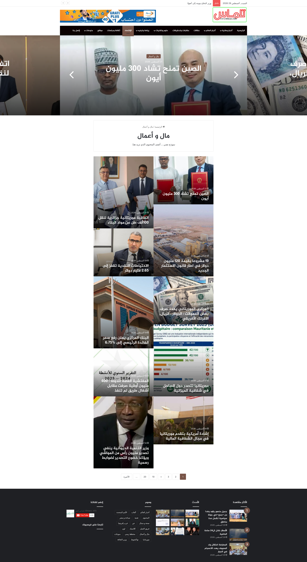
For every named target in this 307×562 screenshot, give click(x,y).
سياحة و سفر (125, 518)
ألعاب (133, 512)
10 (153, 476)
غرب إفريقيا (123, 523)
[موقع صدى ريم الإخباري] (229, 15)
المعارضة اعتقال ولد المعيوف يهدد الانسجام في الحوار (216, 548)
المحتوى (146, 518)
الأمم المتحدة (122, 512)
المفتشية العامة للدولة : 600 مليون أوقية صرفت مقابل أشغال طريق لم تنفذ (125, 386)
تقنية (136, 518)
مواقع (100, 30)
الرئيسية (241, 30)
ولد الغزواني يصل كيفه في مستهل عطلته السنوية (189, 3)
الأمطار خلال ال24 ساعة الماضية (215, 532)
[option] (153, 75)
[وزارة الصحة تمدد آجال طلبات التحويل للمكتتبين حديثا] (162, 522)
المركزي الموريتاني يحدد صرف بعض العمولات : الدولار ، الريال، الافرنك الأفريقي (184, 314)
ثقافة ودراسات (113, 30)
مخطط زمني (130, 534)
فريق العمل (144, 528)
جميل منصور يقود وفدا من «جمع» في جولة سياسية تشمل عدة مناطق (216, 517)
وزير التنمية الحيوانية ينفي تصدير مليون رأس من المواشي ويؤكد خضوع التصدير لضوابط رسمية (124, 455)
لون (123, 528)
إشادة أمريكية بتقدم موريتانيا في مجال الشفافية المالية (184, 436)
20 (145, 476)
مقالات (197, 30)
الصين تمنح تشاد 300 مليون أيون (153, 73)
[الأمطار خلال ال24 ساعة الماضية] (238, 535)
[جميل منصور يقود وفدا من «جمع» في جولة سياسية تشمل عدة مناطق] (238, 516)
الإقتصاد (128, 30)
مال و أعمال (153, 56)
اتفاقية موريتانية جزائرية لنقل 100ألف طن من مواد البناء (123, 220)
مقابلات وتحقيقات (181, 30)
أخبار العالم (211, 30)
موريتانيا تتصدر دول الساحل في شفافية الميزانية (186, 388)
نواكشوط (134, 539)
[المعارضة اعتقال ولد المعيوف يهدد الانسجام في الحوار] (238, 549)
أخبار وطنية (227, 30)
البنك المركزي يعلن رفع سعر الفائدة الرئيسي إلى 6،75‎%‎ (126, 340)
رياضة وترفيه (143, 30)
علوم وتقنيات (162, 30)
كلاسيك (133, 528)
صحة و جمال (144, 523)
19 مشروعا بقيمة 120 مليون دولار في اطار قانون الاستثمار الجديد (185, 266)
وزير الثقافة (122, 539)
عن (133, 523)
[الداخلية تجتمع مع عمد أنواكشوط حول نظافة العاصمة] (162, 531)
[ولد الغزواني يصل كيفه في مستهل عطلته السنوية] (177, 522)
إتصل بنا (76, 30)
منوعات (89, 30)
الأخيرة (127, 476)
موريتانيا (146, 539)
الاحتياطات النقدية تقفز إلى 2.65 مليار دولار (126, 268)
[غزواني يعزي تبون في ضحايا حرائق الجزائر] (192, 531)
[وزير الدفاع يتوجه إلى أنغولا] (192, 522)
